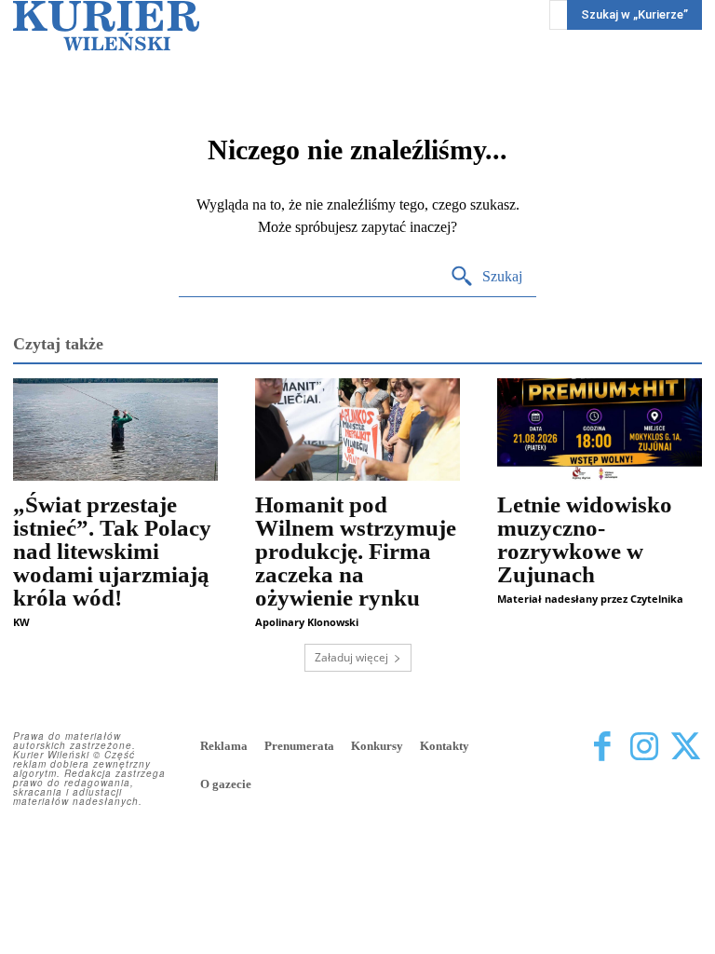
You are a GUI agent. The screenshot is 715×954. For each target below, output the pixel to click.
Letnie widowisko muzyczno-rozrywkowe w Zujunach (584, 539)
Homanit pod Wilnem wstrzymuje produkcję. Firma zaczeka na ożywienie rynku (355, 551)
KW (21, 622)
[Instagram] (643, 747)
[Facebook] (602, 747)
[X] (685, 747)
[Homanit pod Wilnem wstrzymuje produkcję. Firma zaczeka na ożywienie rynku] (357, 429)
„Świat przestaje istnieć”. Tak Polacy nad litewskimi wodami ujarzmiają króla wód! (112, 551)
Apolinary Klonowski (306, 622)
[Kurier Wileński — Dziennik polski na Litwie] (106, 25)
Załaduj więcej (351, 657)
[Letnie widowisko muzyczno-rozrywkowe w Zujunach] (599, 429)
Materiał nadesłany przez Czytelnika (590, 599)
